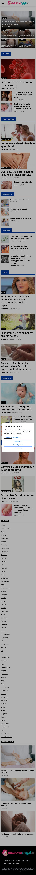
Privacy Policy (17, 437)
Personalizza (18, 441)
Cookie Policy (8, 437)
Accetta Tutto (18, 448)
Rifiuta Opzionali (18, 445)
